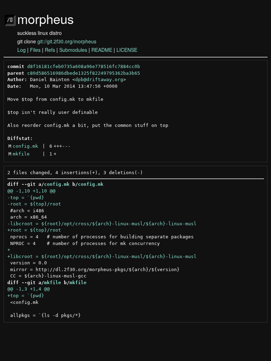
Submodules (73, 49)
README (101, 49)
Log (21, 49)
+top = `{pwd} (25, 295)
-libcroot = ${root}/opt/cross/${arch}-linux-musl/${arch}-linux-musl (102, 223)
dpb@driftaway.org (99, 79)
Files (35, 49)
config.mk (25, 146)
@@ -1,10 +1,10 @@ (31, 191)
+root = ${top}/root (34, 230)
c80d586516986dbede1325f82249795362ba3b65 (83, 73)
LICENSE (126, 49)
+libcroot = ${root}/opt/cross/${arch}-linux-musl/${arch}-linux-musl (102, 256)
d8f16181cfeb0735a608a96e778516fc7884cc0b (83, 66)
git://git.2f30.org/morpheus (66, 41)
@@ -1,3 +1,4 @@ (28, 289)
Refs (50, 49)
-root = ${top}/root (34, 204)
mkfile (21, 154)
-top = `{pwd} (25, 197)
